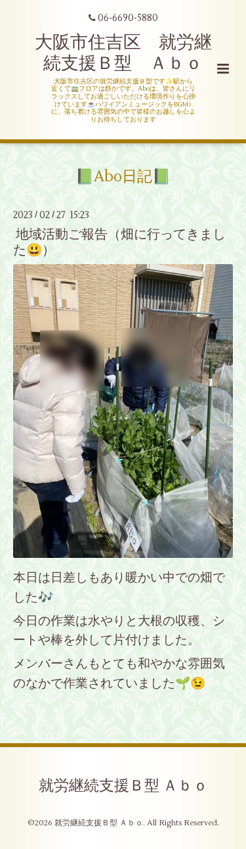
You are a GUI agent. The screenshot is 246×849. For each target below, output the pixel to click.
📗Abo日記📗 (123, 177)
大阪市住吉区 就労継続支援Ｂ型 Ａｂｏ (123, 53)
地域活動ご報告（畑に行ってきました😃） (119, 242)
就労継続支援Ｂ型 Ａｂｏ (123, 785)
